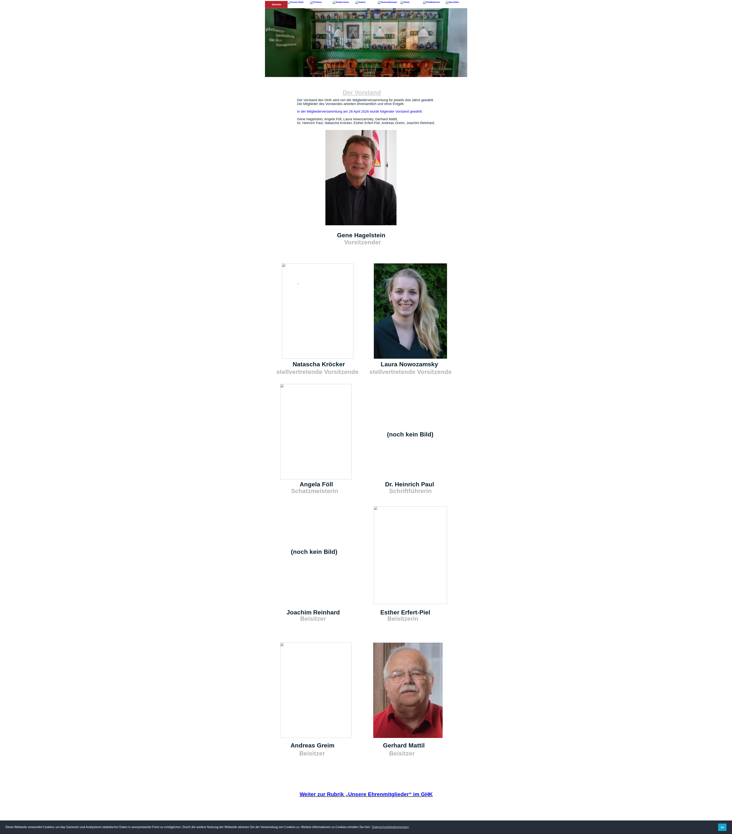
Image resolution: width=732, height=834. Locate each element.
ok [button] (722, 827)
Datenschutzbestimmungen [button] (390, 827)
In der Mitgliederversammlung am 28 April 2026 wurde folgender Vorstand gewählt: (360, 111)
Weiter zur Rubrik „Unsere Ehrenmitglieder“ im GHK (366, 794)
